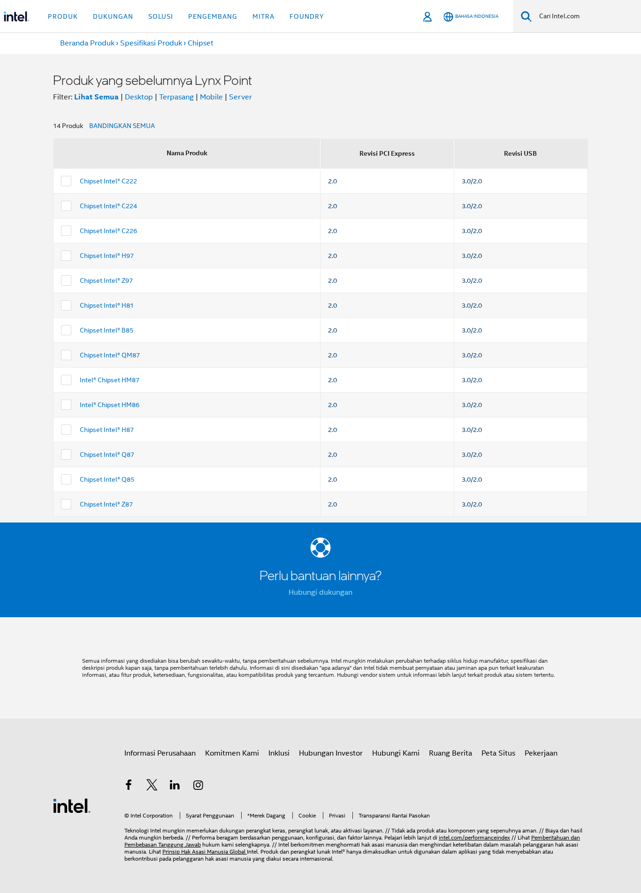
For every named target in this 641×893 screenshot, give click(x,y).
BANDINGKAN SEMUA (122, 125)
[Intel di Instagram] (198, 786)
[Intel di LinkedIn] (175, 786)
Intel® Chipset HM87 (109, 380)
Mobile (211, 97)
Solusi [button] (160, 16)
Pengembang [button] (212, 16)
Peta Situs (498, 753)
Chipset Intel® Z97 (106, 280)
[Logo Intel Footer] (72, 805)
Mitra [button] (263, 16)
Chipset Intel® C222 (108, 181)
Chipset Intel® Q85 (107, 479)
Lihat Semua (96, 97)
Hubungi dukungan (320, 592)
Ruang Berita (450, 753)
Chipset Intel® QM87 (110, 355)
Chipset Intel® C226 (108, 231)
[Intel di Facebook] (129, 786)
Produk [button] (63, 16)
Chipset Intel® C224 (108, 206)
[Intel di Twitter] (152, 786)
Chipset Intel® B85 (106, 330)
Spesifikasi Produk (151, 43)
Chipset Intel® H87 (107, 429)
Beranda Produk (87, 43)
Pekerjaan (541, 753)
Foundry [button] (307, 16)
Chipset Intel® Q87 (107, 454)
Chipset (201, 43)
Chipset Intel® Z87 (106, 504)
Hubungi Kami (396, 753)
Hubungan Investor (331, 753)
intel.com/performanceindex (474, 837)
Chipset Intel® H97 (107, 255)
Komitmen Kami (232, 753)
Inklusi (279, 753)
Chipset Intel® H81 (107, 305)
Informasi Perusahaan (160, 753)
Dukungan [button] (113, 16)
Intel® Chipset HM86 (109, 405)
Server (240, 97)
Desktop (139, 97)
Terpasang (176, 97)
